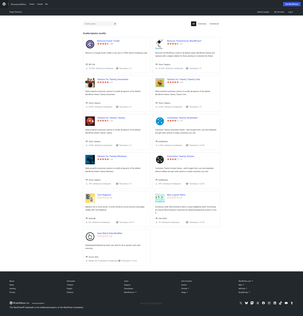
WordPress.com (246, 281)
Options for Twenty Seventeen (112, 79)
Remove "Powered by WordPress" (184, 41)
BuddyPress (244, 292)
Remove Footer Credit (108, 41)
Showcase (71, 281)
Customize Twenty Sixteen (180, 156)
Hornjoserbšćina (38, 303)
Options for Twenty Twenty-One (183, 79)
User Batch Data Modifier (109, 233)
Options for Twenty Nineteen (112, 156)
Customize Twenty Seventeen (182, 118)
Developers (128, 288)
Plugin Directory (15, 12)
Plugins (69, 288)
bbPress (243, 288)
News (11, 285)
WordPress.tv (130, 292)
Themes (70, 285)
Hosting (12, 288)
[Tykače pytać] (115, 23)
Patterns (70, 292)
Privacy (12, 292)
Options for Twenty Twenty (111, 118)
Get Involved (186, 281)
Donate (185, 288)
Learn (126, 281)
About (11, 281)
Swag (184, 292)
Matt (241, 285)
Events (184, 285)
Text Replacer (104, 195)
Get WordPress (291, 4)
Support (127, 285)
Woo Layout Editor (176, 195)
